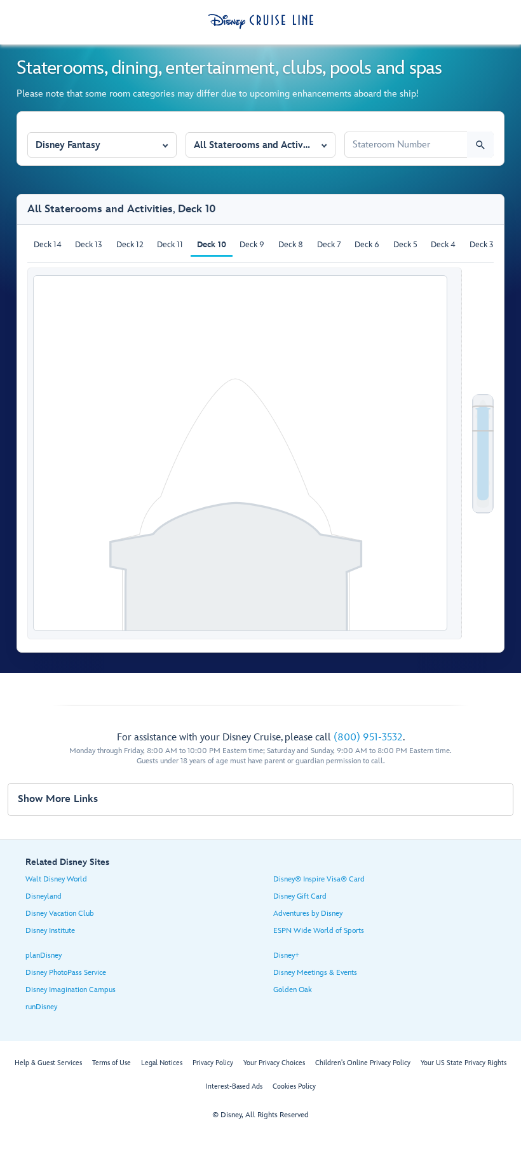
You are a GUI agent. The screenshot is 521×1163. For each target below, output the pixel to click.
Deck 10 (211, 245)
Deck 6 (367, 245)
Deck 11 (170, 245)
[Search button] (480, 145)
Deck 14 (48, 245)
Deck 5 (405, 245)
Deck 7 (329, 245)
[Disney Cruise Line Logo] (260, 22)
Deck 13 (88, 245)
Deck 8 (290, 245)
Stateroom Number (384, 126)
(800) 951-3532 (368, 737)
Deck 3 (482, 245)
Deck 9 (252, 245)
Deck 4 (443, 245)
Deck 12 (130, 245)
